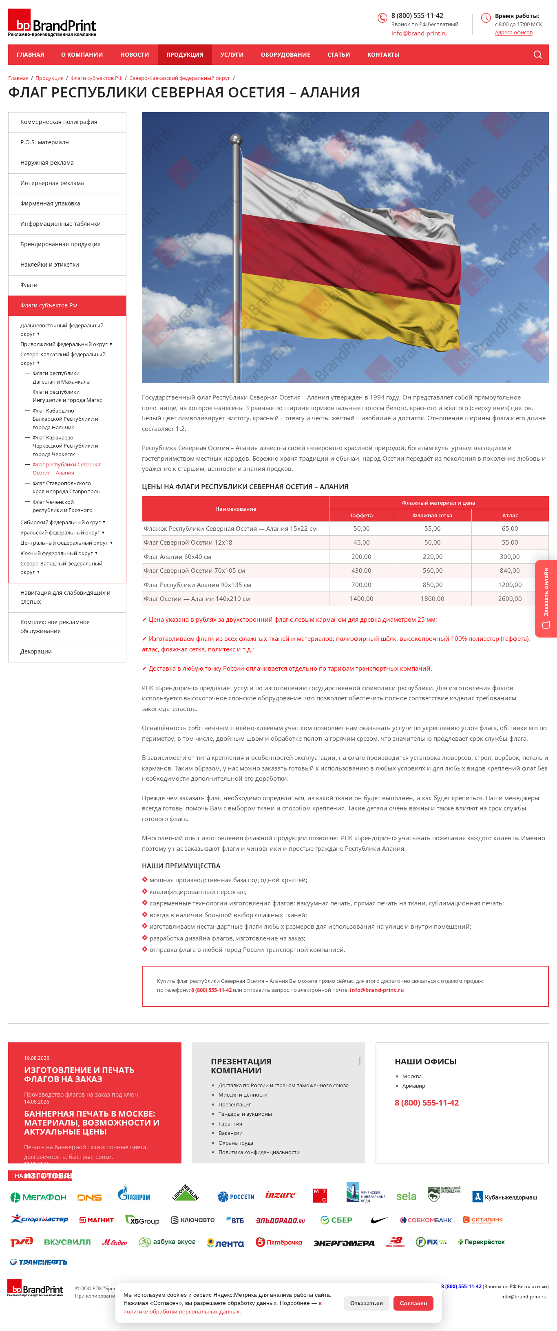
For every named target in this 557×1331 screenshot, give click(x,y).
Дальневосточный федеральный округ (62, 329)
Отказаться (366, 1303)
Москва (412, 1076)
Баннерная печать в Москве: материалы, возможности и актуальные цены (91, 1122)
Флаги (29, 285)
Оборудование (285, 54)
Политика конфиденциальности (259, 1152)
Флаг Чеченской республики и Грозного (63, 505)
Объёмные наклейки (72, 1229)
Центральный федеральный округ (64, 542)
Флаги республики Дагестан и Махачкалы (62, 377)
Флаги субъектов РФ (96, 78)
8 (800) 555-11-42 (211, 989)
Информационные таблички (60, 223)
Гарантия (230, 1123)
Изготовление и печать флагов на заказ (79, 1075)
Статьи (338, 54)
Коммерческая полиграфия (58, 122)
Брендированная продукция (60, 244)
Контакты (383, 54)
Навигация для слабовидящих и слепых (65, 597)
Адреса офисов (514, 32)
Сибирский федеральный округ (61, 521)
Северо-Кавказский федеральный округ (179, 78)
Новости (134, 54)
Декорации (36, 651)
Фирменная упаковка (50, 203)
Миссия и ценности (243, 1094)
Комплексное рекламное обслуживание (55, 626)
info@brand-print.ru (377, 989)
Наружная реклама (47, 162)
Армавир (413, 1085)
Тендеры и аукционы (245, 1113)
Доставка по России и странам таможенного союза (284, 1085)
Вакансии (231, 1133)
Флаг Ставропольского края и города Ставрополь (66, 487)
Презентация (235, 1104)
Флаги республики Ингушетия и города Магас (67, 396)
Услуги (232, 54)
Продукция (184, 54)
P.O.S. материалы (45, 142)
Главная (30, 54)
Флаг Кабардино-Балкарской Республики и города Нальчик (65, 418)
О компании (82, 54)
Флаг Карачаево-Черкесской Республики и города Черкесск (65, 445)
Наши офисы (426, 1061)
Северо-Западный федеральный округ (61, 567)
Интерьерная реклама (52, 183)
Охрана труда (236, 1142)
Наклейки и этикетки (49, 264)
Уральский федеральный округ (60, 532)
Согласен (413, 1303)
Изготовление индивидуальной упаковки (90, 1180)
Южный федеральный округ (57, 552)
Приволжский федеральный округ (64, 344)
